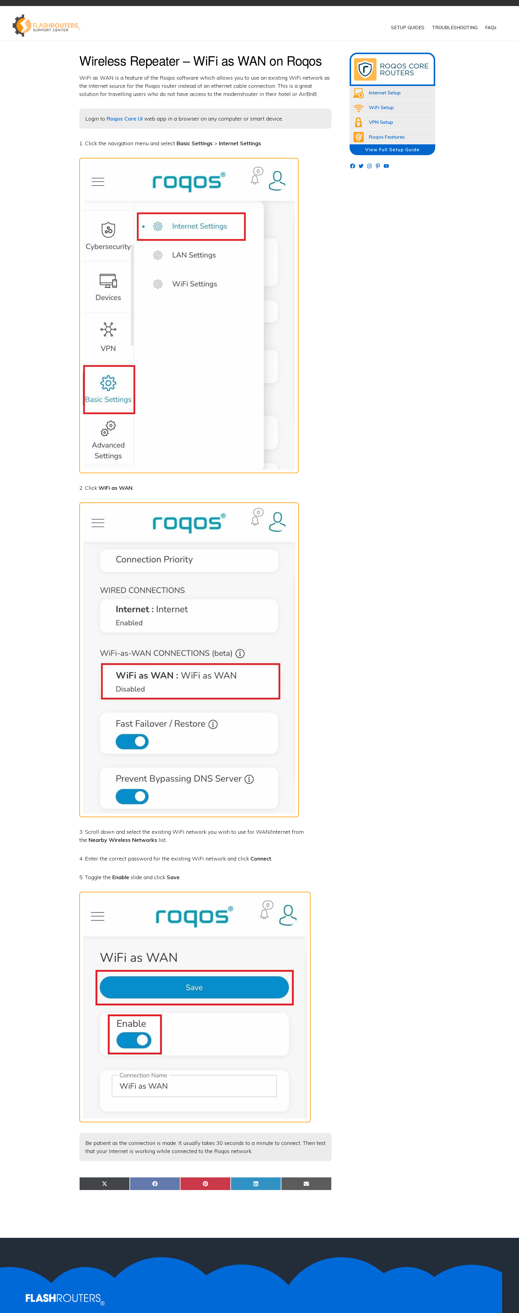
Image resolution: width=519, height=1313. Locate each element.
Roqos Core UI (125, 118)
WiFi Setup (381, 107)
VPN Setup (381, 122)
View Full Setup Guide (392, 149)
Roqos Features (387, 137)
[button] (504, 23)
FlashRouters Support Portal (49, 26)
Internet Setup (385, 93)
